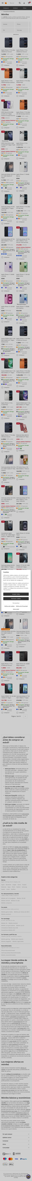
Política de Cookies (9, 606)
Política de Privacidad (22, 606)
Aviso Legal (16, 609)
